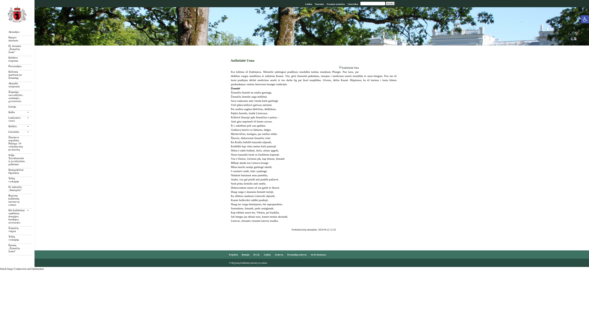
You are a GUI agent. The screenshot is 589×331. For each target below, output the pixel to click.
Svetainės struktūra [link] (336, 4)
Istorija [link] (12, 106)
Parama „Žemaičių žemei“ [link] (14, 248)
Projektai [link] (233, 254)
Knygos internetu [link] (13, 39)
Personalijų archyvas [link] (297, 254)
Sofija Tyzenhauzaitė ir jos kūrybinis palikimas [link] (16, 160)
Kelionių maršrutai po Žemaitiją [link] (15, 75)
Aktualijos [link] (14, 32)
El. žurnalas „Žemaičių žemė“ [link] (14, 49)
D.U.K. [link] (256, 254)
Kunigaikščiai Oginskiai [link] (16, 171)
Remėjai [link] (245, 254)
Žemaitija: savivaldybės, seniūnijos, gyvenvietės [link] (15, 96)
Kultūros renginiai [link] (13, 59)
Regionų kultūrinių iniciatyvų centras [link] (13, 200)
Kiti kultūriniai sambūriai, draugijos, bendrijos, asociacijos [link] (16, 216)
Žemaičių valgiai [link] (13, 229)
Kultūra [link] (12, 126)
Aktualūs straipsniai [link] (14, 85)
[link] (585, 19)
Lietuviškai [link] (353, 4)
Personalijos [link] (15, 66)
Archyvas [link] (279, 254)
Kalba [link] (11, 112)
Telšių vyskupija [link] (13, 180)
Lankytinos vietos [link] (14, 119)
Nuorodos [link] (319, 4)
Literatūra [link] (13, 131)
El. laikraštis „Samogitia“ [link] (15, 188)
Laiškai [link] (308, 4)
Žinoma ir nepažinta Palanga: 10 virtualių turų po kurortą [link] (15, 143)
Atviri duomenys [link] (318, 254)
